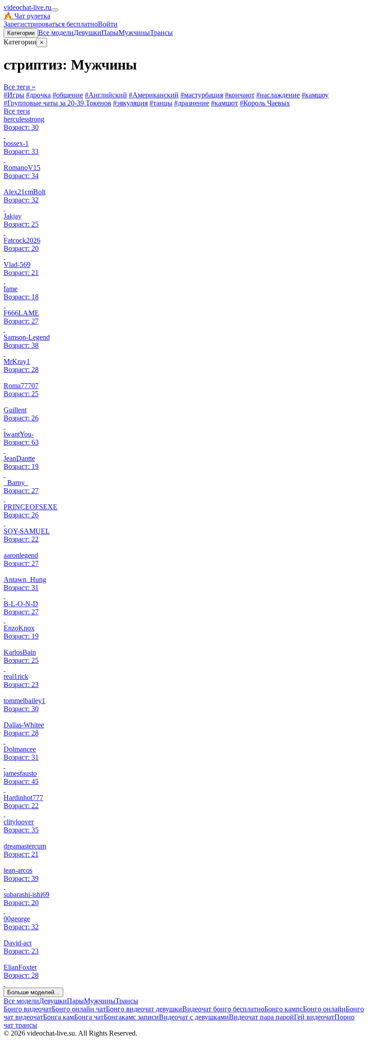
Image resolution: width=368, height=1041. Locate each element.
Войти (108, 24)
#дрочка (38, 95)
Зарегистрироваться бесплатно (51, 24)
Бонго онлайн (324, 1009)
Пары (109, 32)
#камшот (224, 103)
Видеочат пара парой (261, 1017)
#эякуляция (130, 103)
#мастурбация (201, 95)
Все (56, 32)
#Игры (14, 95)
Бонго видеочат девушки (144, 1009)
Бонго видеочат (28, 1009)
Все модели (21, 1001)
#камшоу (315, 95)
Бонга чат (89, 1017)
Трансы (161, 32)
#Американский (154, 95)
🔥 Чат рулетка (27, 16)
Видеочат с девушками (194, 1017)
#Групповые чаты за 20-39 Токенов (57, 103)
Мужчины (134, 32)
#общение (68, 95)
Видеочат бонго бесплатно (223, 1009)
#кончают (239, 95)
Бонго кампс (283, 1009)
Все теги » (19, 87)
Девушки (87, 32)
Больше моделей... (33, 992)
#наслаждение (278, 95)
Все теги (17, 111)
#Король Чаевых (265, 103)
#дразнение (191, 103)
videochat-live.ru (27, 7)
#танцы (160, 103)
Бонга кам (58, 1017)
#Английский (106, 95)
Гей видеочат (314, 1017)
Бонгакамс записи (131, 1017)
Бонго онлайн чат (79, 1009)
